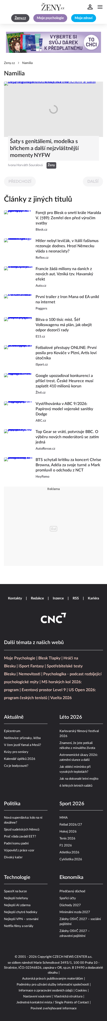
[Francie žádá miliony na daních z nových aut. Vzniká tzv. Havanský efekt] (18, 277)
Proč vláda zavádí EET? (20, 836)
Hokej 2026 (68, 831)
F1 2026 (65, 845)
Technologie (17, 877)
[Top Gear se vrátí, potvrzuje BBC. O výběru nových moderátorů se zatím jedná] (18, 440)
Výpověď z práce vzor (19, 850)
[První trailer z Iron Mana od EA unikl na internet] (18, 302)
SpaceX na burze (15, 891)
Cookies (81, 990)
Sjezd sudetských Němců (21, 829)
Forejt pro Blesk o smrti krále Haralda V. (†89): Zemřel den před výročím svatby (68, 218)
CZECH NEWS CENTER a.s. (72, 957)
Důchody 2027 (70, 905)
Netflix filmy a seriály (18, 926)
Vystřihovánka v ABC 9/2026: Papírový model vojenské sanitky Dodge (64, 409)
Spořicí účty (67, 898)
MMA (63, 817)
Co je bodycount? (16, 766)
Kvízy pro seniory (16, 752)
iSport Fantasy (31, 666)
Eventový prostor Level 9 (44, 690)
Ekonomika (71, 877)
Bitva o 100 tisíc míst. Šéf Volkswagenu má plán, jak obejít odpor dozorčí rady (64, 325)
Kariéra (93, 598)
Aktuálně (14, 717)
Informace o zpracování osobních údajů (46, 990)
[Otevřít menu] (100, 7)
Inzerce (58, 598)
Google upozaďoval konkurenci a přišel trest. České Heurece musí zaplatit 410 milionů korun (64, 381)
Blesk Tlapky (49, 658)
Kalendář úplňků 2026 (19, 759)
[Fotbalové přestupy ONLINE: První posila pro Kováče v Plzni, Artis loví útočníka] (18, 356)
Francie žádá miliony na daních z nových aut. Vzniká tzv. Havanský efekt (64, 274)
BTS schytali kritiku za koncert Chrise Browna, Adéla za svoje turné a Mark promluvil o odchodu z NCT (68, 465)
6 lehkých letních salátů (75, 785)
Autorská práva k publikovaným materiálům (52, 978)
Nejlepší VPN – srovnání (21, 919)
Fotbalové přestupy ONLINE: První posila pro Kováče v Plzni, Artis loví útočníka (66, 353)
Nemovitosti (29, 674)
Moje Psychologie (19, 658)
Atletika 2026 (69, 852)
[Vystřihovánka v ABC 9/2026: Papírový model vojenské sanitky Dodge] (18, 412)
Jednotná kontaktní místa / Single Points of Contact (52, 1002)
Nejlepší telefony (16, 898)
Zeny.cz (9, 63)
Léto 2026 (70, 717)
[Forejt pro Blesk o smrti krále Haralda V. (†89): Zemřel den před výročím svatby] (18, 221)
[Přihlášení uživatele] (90, 7)
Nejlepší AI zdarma (17, 905)
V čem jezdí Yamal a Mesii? (22, 745)
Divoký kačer (13, 857)
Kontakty (15, 598)
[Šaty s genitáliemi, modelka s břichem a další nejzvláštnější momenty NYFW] (53, 109)
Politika (12, 803)
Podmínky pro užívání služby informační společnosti (53, 984)
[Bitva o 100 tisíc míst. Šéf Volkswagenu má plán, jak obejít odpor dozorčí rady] (18, 328)
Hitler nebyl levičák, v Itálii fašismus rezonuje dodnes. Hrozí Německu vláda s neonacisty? (67, 246)
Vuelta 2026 (61, 698)
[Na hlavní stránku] (53, 7)
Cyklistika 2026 (70, 859)
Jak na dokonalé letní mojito (78, 778)
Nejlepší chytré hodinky (20, 912)
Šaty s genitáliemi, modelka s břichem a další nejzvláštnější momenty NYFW (44, 148)
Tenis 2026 (67, 838)
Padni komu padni (16, 843)
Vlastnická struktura (68, 996)
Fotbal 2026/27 (70, 824)
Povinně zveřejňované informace (54, 1008)
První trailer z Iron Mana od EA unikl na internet (67, 299)
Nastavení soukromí (37, 996)
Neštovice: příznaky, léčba (22, 738)
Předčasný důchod (72, 891)
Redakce (37, 598)
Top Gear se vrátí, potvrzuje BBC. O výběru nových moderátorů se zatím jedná (67, 437)
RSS (76, 598)
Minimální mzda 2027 (74, 912)
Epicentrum (12, 731)
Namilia (27, 63)
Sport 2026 (71, 803)
